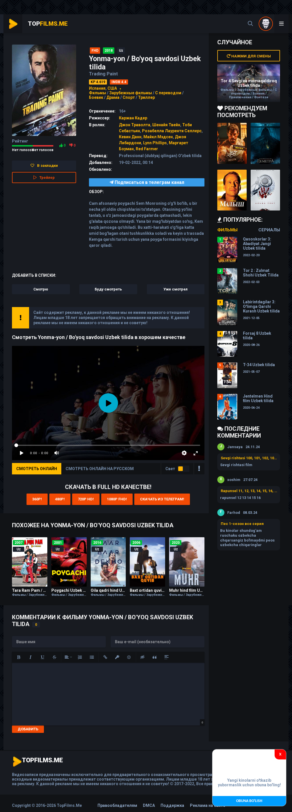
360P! (37, 499)
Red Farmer (147, 149)
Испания (97, 88)
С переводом (168, 93)
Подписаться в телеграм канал (148, 182)
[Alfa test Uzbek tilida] (265, 190)
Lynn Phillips (155, 143)
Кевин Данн (130, 137)
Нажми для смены (250, 56)
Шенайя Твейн (166, 125)
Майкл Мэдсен (158, 137)
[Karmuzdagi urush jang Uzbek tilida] (232, 143)
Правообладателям (117, 805)
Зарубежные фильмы (130, 93)
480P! (60, 499)
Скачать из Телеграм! (162, 499)
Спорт (129, 97)
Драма (112, 97)
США (112, 88)
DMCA (149, 805)
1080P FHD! (117, 499)
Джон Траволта (134, 125)
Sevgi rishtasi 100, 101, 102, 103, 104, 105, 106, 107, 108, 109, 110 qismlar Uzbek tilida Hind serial (249, 458)
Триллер (146, 97)
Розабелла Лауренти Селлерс (172, 131)
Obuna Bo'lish (249, 801)
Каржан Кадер (133, 118)
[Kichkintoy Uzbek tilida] (232, 190)
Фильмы (97, 93)
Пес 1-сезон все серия (242, 524)
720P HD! (86, 499)
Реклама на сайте (207, 805)
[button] (18, 657)
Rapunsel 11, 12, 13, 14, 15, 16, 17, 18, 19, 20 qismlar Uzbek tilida (249, 491)
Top (48, 23)
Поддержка (172, 805)
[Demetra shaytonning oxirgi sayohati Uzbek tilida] (265, 143)
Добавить (28, 729)
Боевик (96, 97)
